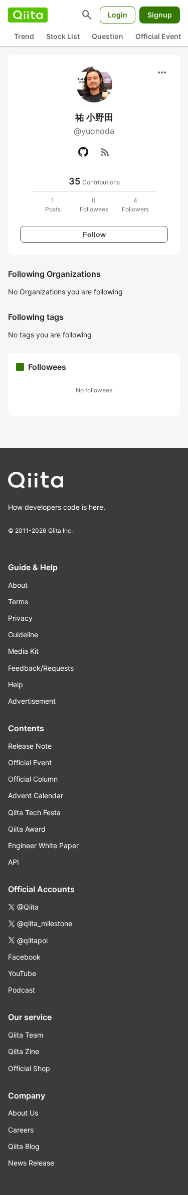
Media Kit (23, 651)
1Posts (53, 204)
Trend (24, 36)
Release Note (30, 746)
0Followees (94, 204)
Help (15, 684)
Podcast (21, 990)
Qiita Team (25, 1035)
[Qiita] (28, 14)
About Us (23, 1113)
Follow (94, 234)
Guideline (23, 634)
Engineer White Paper (43, 845)
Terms (18, 601)
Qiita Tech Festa (34, 812)
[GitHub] (83, 152)
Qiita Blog (24, 1146)
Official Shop (29, 1068)
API (13, 862)
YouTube (22, 973)
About (18, 585)
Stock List (63, 36)
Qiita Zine (23, 1051)
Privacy (20, 618)
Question (107, 36)
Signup (159, 14)
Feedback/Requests (41, 668)
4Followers (135, 204)
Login (117, 14)
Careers (21, 1130)
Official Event (158, 36)
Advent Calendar (35, 795)
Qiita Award (27, 829)
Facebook (24, 957)
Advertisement (32, 701)
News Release (31, 1163)
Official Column (33, 779)
